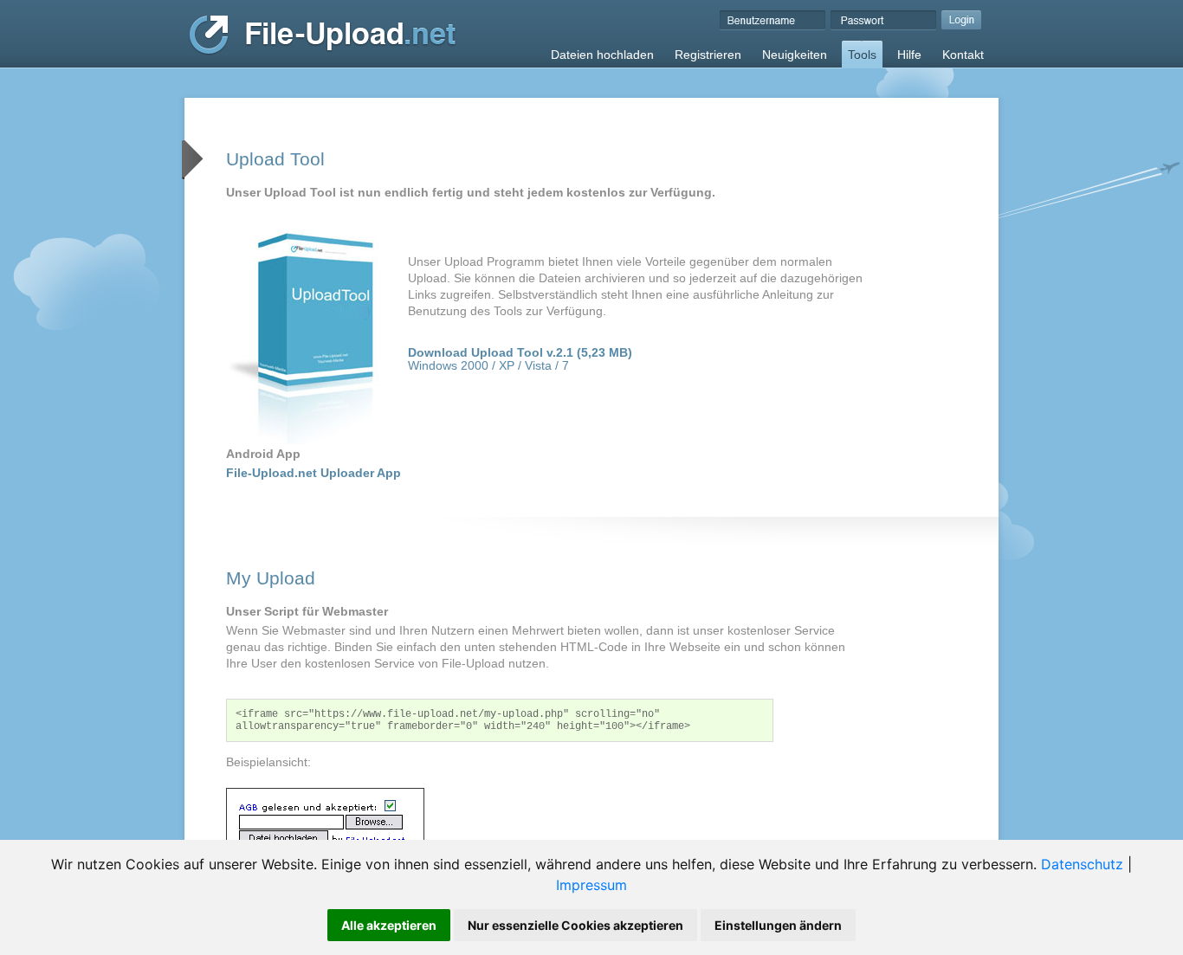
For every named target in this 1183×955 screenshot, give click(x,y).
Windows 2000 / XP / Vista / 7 (520, 359)
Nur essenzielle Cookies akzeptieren (575, 925)
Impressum (591, 885)
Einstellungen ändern (778, 925)
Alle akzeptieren (388, 925)
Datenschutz (1082, 864)
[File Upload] (322, 51)
